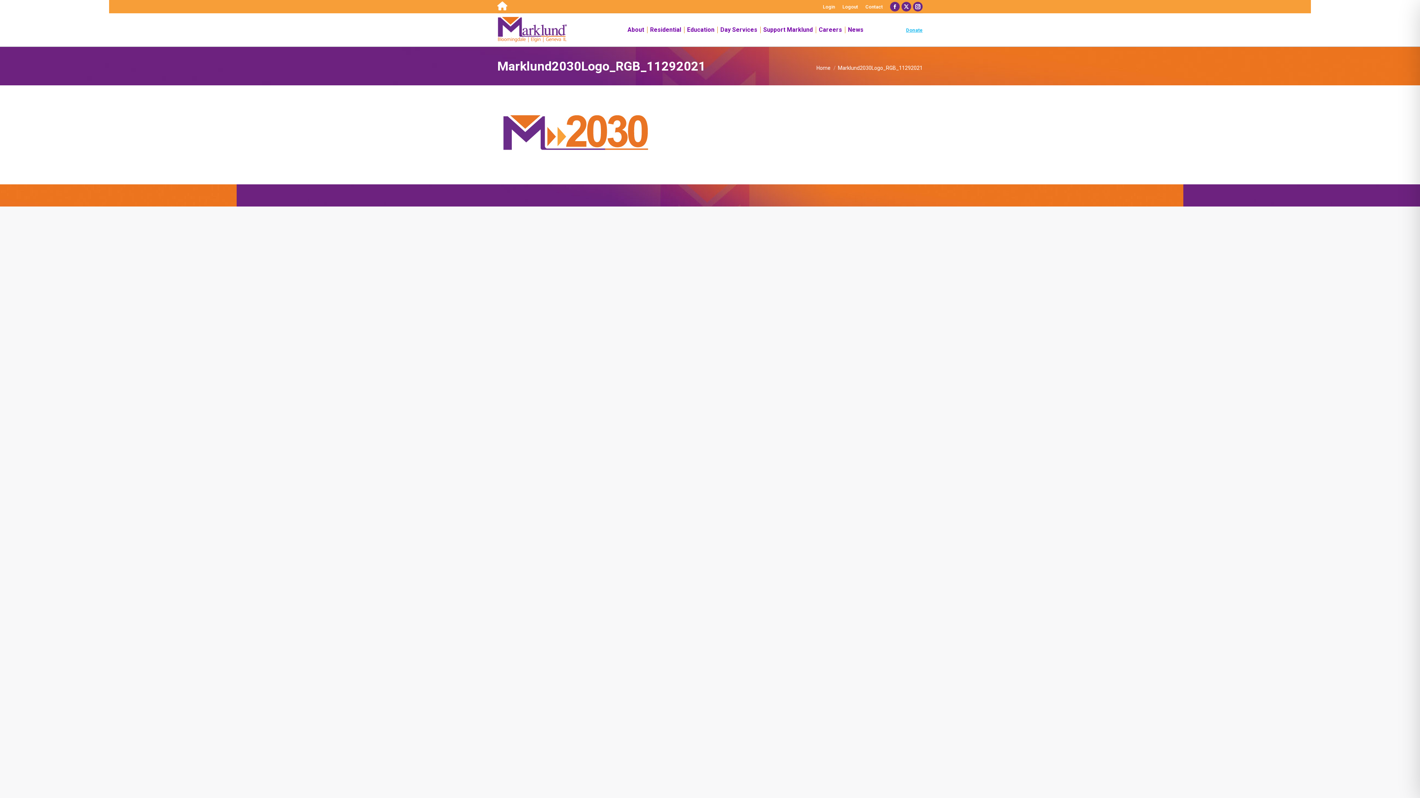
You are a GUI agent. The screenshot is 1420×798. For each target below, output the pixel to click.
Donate (914, 30)
